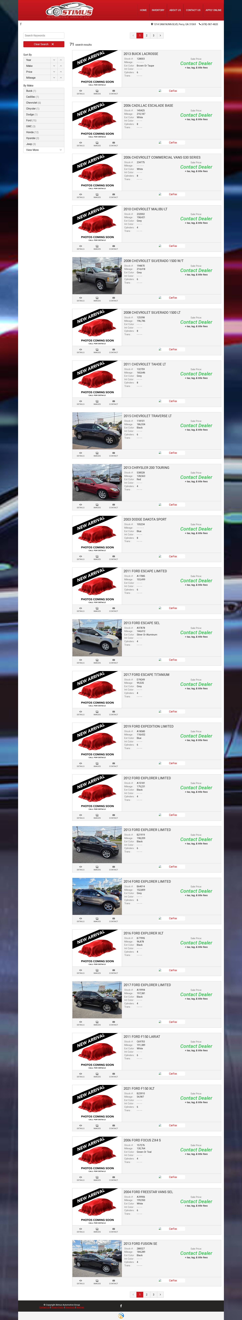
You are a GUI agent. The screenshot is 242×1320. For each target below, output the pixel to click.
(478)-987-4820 (210, 24)
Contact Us (44, 1307)
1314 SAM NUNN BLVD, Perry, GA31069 (175, 24)
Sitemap (80, 1307)
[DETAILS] (80, 88)
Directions (70, 1307)
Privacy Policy (57, 1307)
